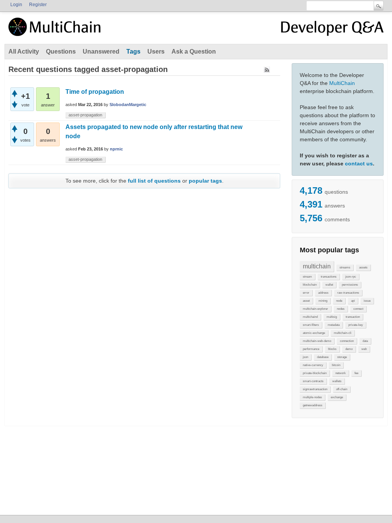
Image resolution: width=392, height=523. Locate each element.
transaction (353, 317)
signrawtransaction (315, 389)
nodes (341, 309)
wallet (329, 284)
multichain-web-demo (317, 341)
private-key (355, 325)
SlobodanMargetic (127, 104)
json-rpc (350, 276)
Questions (61, 51)
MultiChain (342, 83)
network (340, 373)
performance (311, 349)
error (306, 292)
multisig (332, 317)
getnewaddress (312, 405)
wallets (336, 381)
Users (156, 51)
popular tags (205, 181)
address (323, 292)
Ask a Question (194, 51)
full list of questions (154, 181)
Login (16, 4)
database (322, 357)
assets (363, 267)
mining (322, 300)
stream (307, 276)
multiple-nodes (312, 397)
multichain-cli (342, 333)
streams (345, 267)
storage (342, 357)
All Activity (23, 51)
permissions (350, 284)
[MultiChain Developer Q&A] (332, 30)
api (353, 300)
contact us (359, 163)
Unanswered (101, 51)
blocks (332, 349)
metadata (334, 325)
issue (367, 300)
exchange (337, 397)
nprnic (116, 149)
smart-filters (311, 325)
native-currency (313, 365)
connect (358, 309)
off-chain (341, 389)
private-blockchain (315, 373)
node (339, 300)
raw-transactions (348, 292)
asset (306, 300)
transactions (328, 276)
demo (349, 349)
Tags (133, 51)
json (305, 357)
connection (347, 341)
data (365, 341)
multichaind (310, 317)
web (364, 349)
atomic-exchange (314, 333)
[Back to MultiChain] (55, 31)
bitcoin (336, 365)
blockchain (310, 284)
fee (356, 373)
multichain (317, 266)
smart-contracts (313, 381)
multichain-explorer (315, 309)
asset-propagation (85, 115)
